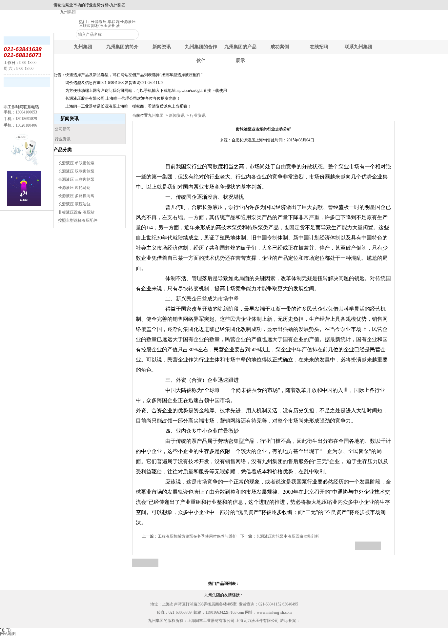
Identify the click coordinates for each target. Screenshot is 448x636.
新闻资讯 (162, 46)
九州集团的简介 (122, 46)
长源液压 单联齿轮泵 (76, 163)
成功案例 (280, 46)
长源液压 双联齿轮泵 (76, 171)
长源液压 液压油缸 (74, 204)
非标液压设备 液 (106, 25)
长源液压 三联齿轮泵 (76, 179)
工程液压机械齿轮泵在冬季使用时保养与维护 (189, 536)
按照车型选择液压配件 (77, 220)
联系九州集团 (358, 46)
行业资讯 (197, 115)
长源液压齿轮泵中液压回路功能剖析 (279, 536)
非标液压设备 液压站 (76, 212)
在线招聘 (319, 46)
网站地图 (8, 633)
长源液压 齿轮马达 (74, 187)
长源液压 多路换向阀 (76, 196)
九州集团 (68, 12)
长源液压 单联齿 (105, 21)
